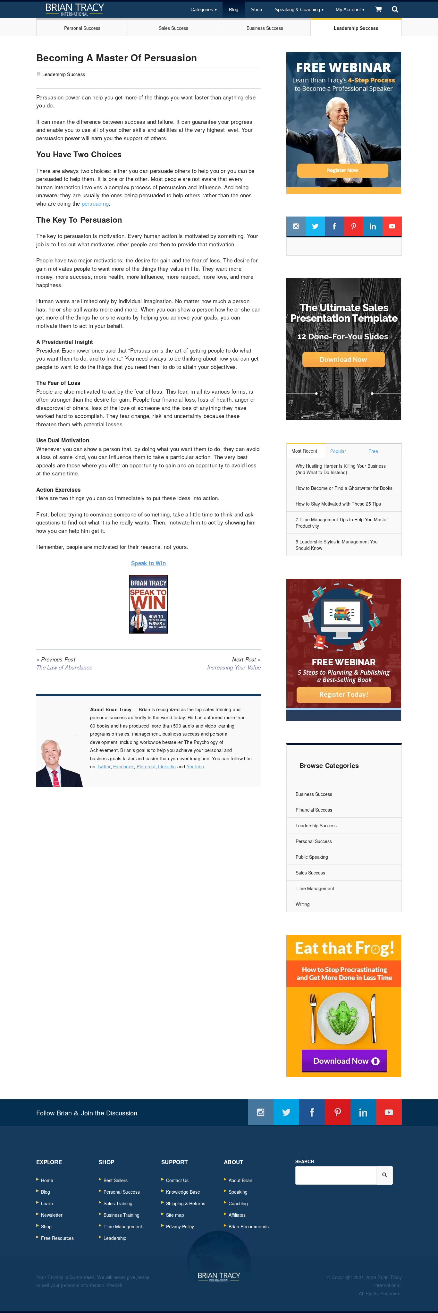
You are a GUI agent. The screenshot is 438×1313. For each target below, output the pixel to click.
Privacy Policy (180, 1226)
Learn (47, 1203)
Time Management (315, 888)
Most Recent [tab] (304, 451)
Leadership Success (356, 28)
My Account (348, 9)
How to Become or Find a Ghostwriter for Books (344, 488)
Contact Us (177, 1180)
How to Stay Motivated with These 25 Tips (338, 503)
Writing (303, 904)
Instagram (296, 226)
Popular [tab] (338, 451)
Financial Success (314, 809)
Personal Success (82, 28)
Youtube (195, 766)
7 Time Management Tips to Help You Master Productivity (342, 522)
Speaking (238, 1192)
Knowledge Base (183, 1192)
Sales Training (118, 1203)
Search (304, 1161)
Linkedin (167, 766)
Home (47, 1180)
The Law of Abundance (64, 663)
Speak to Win (148, 563)
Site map (175, 1215)
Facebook (123, 766)
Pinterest (146, 766)
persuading (95, 203)
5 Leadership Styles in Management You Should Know (337, 544)
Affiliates (237, 1215)
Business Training (121, 1215)
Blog (233, 9)
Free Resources (57, 1238)
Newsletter (52, 1215)
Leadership (115, 1238)
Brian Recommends (249, 1226)
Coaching (238, 1203)
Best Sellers (116, 1180)
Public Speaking (312, 857)
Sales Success (173, 28)
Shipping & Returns (185, 1203)
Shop (256, 9)
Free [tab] (373, 451)
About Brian (240, 1180)
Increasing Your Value (234, 663)
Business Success (265, 28)
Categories (201, 9)
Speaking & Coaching (297, 9)
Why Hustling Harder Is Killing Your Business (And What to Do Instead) (341, 469)
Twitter (104, 766)
